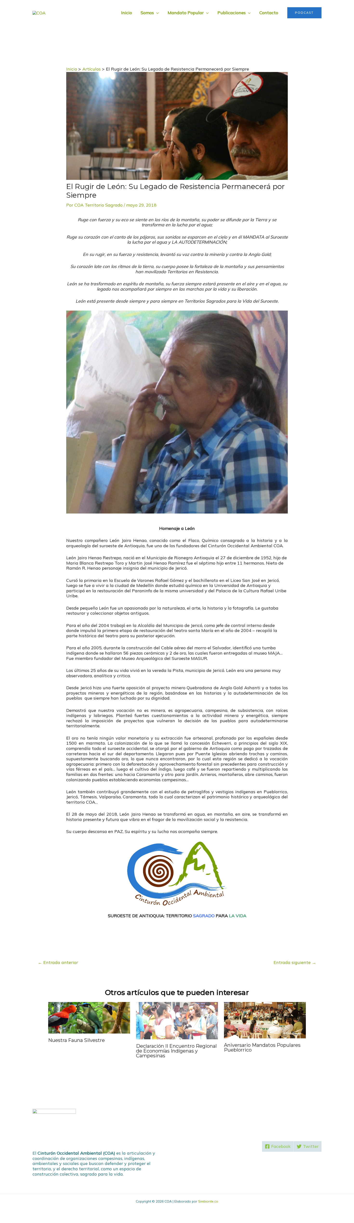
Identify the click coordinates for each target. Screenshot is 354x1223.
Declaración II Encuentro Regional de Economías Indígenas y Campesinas (176, 1051)
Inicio (126, 12)
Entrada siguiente (295, 962)
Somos (147, 12)
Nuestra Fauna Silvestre (76, 1040)
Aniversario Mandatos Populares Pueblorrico (262, 1047)
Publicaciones (231, 12)
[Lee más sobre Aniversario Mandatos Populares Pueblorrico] (265, 1019)
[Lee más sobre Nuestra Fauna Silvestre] (89, 1017)
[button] (304, 12)
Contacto (268, 12)
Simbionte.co (208, 1201)
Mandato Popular (186, 12)
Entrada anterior (58, 962)
